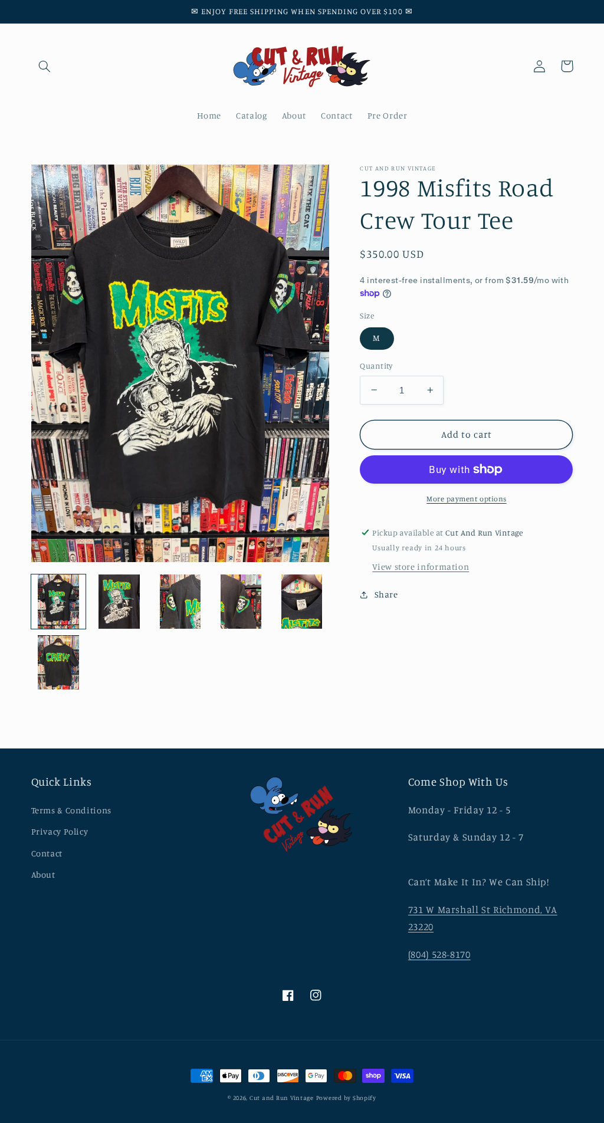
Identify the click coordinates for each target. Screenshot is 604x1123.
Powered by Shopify (346, 1097)
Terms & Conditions (71, 810)
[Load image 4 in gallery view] (241, 601)
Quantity (376, 365)
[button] (44, 66)
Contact (47, 853)
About (43, 874)
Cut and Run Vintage (282, 1097)
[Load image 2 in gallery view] (119, 601)
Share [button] (386, 594)
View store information (420, 567)
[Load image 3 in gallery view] (180, 601)
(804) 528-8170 (439, 954)
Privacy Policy (59, 831)
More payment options (466, 498)
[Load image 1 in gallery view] (58, 601)
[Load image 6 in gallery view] (58, 662)
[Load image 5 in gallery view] (301, 601)
